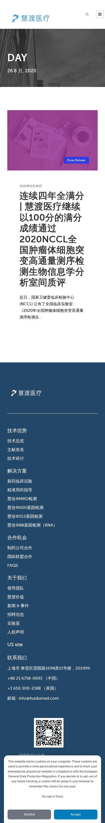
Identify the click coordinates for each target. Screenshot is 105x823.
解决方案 (17, 471)
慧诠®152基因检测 (24, 516)
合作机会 (17, 537)
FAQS (12, 565)
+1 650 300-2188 (24, 688)
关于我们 (17, 578)
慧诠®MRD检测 (22, 498)
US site (15, 644)
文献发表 (15, 449)
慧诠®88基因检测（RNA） (32, 525)
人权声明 (15, 632)
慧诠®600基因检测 (25, 507)
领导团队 (15, 588)
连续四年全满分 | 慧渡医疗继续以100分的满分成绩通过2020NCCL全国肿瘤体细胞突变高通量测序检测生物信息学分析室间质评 (52, 239)
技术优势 (17, 430)
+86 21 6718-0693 (24, 678)
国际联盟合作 (19, 556)
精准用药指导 (19, 490)
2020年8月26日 (31, 186)
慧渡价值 (15, 597)
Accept (76, 814)
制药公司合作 (19, 548)
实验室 (13, 623)
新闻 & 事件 (18, 605)
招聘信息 (15, 614)
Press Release (76, 160)
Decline (29, 814)
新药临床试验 (19, 481)
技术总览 (15, 441)
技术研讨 (15, 458)
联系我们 (17, 658)
